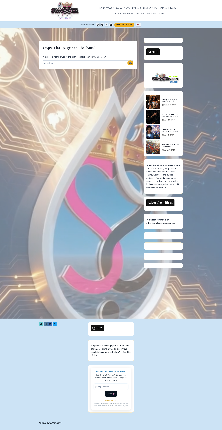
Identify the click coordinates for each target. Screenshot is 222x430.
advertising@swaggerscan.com (161, 223)
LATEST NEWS (123, 8)
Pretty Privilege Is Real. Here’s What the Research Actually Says (171, 100)
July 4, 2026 (169, 135)
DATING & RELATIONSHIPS (144, 8)
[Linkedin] (50, 324)
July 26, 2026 (169, 120)
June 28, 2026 (169, 150)
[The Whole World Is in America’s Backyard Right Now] (153, 147)
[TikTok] (98, 24)
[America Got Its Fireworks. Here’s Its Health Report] (153, 132)
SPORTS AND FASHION (122, 13)
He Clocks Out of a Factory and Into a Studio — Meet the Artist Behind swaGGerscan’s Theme (170, 115)
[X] (106, 24)
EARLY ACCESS (106, 8)
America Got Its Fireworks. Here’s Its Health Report (170, 130)
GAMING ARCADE (167, 8)
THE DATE (151, 13)
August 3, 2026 (170, 105)
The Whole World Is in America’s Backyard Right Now (170, 145)
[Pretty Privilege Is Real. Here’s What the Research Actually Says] (153, 102)
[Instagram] (102, 24)
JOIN (110, 394)
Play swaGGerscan (124, 24)
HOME (161, 13)
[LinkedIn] (111, 24)
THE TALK (139, 13)
